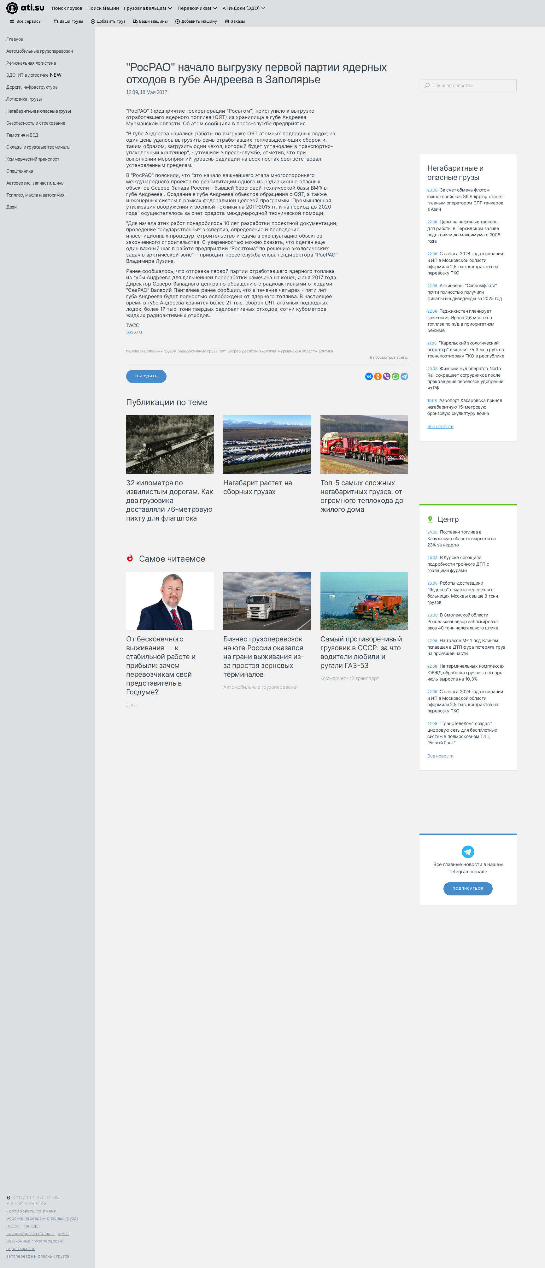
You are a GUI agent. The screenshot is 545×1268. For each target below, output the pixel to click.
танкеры (32, 1225)
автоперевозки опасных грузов (37, 1256)
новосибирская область (30, 1233)
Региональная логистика (31, 63)
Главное (14, 39)
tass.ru (134, 331)
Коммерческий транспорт (32, 159)
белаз (63, 1233)
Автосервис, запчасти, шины (35, 183)
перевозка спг (20, 1248)
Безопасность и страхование (35, 123)
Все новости (440, 426)
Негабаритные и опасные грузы (38, 111)
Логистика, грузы (24, 99)
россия (13, 1225)
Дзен (11, 206)
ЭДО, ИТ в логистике (27, 75)
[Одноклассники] (378, 376)
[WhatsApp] (395, 376)
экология (267, 351)
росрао (234, 351)
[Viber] (386, 376)
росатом (250, 351)
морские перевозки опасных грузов (42, 1218)
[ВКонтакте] (369, 376)
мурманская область (297, 351)
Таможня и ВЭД (22, 135)
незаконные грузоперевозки (35, 1240)
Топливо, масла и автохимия (35, 195)
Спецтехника (19, 171)
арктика (326, 351)
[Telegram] (404, 376)
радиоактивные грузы (198, 351)
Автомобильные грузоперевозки (39, 51)
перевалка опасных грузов (151, 351)
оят (223, 351)
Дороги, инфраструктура (31, 87)
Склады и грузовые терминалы (38, 147)
